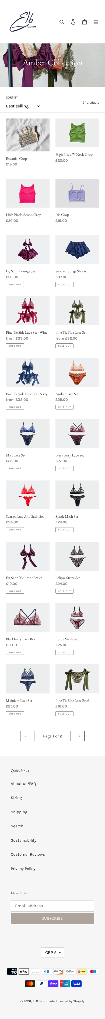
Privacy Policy (23, 868)
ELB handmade (44, 1001)
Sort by (12, 97)
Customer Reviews (28, 854)
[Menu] (96, 22)
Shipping (19, 812)
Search (17, 826)
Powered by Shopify (70, 1001)
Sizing (16, 797)
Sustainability (23, 840)
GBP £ (51, 952)
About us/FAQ (23, 783)
